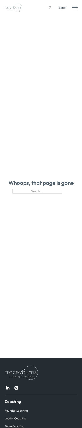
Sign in (62, 7)
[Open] (75, 7)
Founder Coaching (16, 410)
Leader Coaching (15, 418)
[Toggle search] (50, 8)
